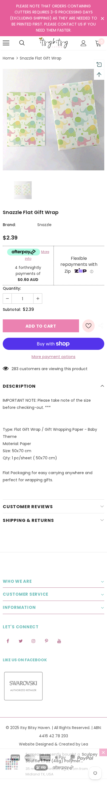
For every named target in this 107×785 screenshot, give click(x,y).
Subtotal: (12, 309)
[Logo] (53, 43)
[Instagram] (33, 641)
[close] (102, 18)
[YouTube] (59, 641)
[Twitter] (21, 641)
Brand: (9, 224)
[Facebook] (8, 641)
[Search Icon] (22, 43)
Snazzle (44, 224)
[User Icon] (83, 43)
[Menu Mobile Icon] (6, 43)
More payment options (53, 356)
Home (8, 58)
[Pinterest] (46, 641)
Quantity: (12, 288)
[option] (53, 119)
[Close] (103, 757)
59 (14, 369)
